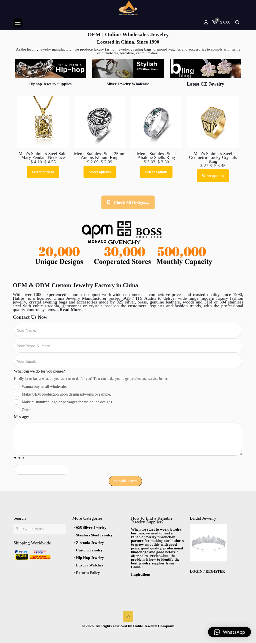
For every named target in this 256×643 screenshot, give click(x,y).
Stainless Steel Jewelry (94, 535)
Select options (43, 172)
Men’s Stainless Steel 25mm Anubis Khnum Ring (100, 155)
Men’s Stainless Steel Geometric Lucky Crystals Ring (213, 157)
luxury (223, 298)
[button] (229, 632)
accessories (87, 301)
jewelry (19, 301)
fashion (236, 298)
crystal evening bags (48, 301)
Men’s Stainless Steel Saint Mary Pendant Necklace (43, 155)
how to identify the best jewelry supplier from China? (155, 563)
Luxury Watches (89, 565)
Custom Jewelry (89, 550)
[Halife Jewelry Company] (128, 8)
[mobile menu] (18, 23)
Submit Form (125, 481)
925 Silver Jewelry (91, 528)
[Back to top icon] (128, 616)
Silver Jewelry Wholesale (128, 84)
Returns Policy (88, 573)
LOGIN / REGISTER (207, 571)
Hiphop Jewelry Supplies (50, 84)
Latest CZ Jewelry (205, 84)
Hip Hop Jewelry (90, 558)
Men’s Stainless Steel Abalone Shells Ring (156, 155)
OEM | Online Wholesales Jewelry (128, 34)
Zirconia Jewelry (90, 543)
